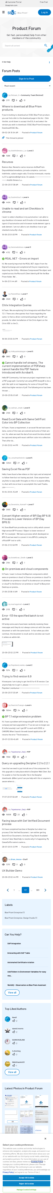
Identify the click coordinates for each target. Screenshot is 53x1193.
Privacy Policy (8, 1172)
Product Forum (36, 132)
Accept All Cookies (26, 1178)
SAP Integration (14, 943)
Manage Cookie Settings (26, 1190)
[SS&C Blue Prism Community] (18, 12)
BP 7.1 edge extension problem (23, 716)
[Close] (45, 1139)
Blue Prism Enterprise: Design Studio (20, 918)
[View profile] (4, 95)
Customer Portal (14, 2)
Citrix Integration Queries (16, 305)
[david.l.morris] (15, 1032)
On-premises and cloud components (26, 568)
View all (12, 992)
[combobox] (26, 45)
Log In (44, 12)
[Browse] (5, 12)
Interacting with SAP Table (18, 953)
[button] (11, 1101)
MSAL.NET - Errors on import (22, 258)
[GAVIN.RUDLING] (16, 1043)
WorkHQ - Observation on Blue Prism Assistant (26, 985)
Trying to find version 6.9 (16, 676)
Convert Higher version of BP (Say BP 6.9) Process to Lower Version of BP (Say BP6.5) (26, 519)
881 (37, 890)
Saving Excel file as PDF (16, 469)
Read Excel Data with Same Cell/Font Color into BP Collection (23, 420)
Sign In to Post (26, 78)
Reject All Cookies (26, 1184)
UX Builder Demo (12, 870)
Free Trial (44, 2)
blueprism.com (11, 5)
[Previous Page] (8, 890)
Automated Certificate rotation (20, 962)
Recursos (7, 161)
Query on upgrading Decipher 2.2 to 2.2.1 (25, 763)
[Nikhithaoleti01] (16, 1065)
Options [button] (49, 62)
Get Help (7, 62)
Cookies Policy (37, 1162)
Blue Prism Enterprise (13, 912)
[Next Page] (45, 890)
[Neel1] (12, 1021)
